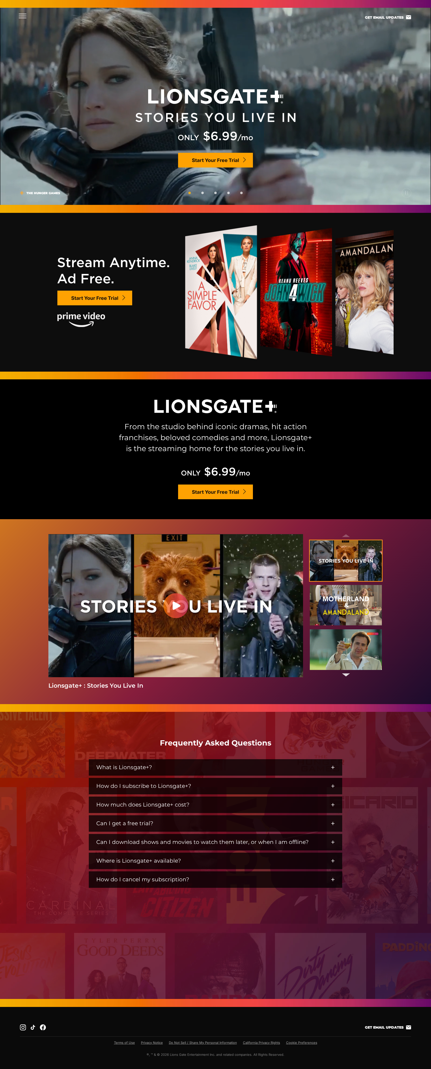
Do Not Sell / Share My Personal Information (203, 1043)
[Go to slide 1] (189, 193)
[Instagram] (23, 1027)
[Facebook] (43, 1027)
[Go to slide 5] (241, 193)
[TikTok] (33, 1027)
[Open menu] (24, 15)
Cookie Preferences (301, 1043)
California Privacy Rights (261, 1043)
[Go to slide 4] (228, 193)
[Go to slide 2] (202, 193)
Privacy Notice (152, 1043)
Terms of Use (124, 1043)
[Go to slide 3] (215, 193)
